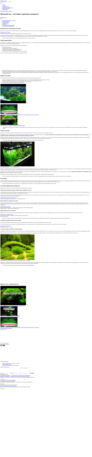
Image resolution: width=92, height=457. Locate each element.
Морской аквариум (6, 8)
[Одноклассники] (2, 345)
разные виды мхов (30, 265)
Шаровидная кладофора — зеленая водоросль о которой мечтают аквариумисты (15, 376)
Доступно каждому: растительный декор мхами (9, 103)
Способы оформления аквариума (9, 25)
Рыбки (4, 4)
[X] (4, 345)
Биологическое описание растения (9, 20)
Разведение (5, 24)
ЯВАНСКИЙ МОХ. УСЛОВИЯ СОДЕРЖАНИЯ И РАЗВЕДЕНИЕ (12, 125)
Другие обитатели (6, 6)
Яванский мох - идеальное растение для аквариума (9, 316)
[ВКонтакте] (1, 345)
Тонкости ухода (5, 23)
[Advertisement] (46, 61)
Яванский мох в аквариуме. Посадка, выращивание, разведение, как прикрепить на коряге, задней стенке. (19, 114)
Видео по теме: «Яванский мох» (8, 26)
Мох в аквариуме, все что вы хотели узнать (10, 365)
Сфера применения (6, 21)
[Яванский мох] (3, 17)
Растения (4, 5)
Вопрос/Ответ (5, 9)
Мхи (1, 18)
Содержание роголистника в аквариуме (7, 381)
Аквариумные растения (7, 364)
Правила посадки (6, 22)
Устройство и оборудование (8, 7)
